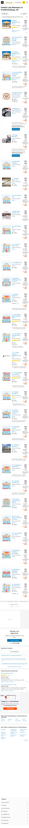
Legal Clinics (22, 732)
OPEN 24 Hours (19, 16)
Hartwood (10, 719)
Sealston (3, 720)
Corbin (16, 719)
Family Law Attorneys (16, 25)
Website (13, 30)
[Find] (24, 2)
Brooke (23, 719)
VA (5, 601)
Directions (18, 30)
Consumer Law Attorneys (23, 735)
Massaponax (18, 720)
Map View (5, 13)
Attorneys (16, 601)
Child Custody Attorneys (13, 735)
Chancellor (24, 720)
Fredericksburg (10, 601)
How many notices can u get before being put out (12, 655)
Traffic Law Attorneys (3, 738)
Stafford (2, 719)
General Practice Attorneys (23, 730)
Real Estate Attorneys (3, 733)
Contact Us (16, 129)
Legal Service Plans (4, 735)
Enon (9, 720)
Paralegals (3, 729)
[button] (27, 2)
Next (19, 606)
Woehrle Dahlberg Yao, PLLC (16, 22)
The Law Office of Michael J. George (17, 39)
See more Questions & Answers (14, 666)
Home (2, 601)
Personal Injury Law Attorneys (14, 730)
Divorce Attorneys (23, 687)
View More (26, 740)
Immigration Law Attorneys (14, 733)
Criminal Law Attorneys (14, 687)
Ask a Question (15, 651)
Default (24, 13)
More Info (14, 31)
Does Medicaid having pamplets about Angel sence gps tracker (14, 663)
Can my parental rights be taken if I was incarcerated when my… (13, 659)
